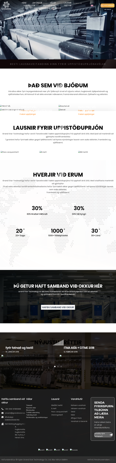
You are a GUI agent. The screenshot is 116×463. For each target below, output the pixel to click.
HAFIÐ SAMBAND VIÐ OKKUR (109, 6)
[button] (55, 366)
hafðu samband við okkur (58, 307)
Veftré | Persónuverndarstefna (101, 459)
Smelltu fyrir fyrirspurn (99, 434)
